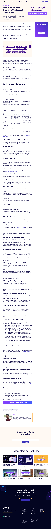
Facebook (5, 410)
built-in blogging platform (20, 227)
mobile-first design (25, 266)
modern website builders (16, 275)
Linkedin (16, 410)
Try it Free (41, 32)
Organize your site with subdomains (17, 402)
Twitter (11, 410)
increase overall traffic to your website (18, 206)
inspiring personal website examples (11, 171)
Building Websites (6, 5)
